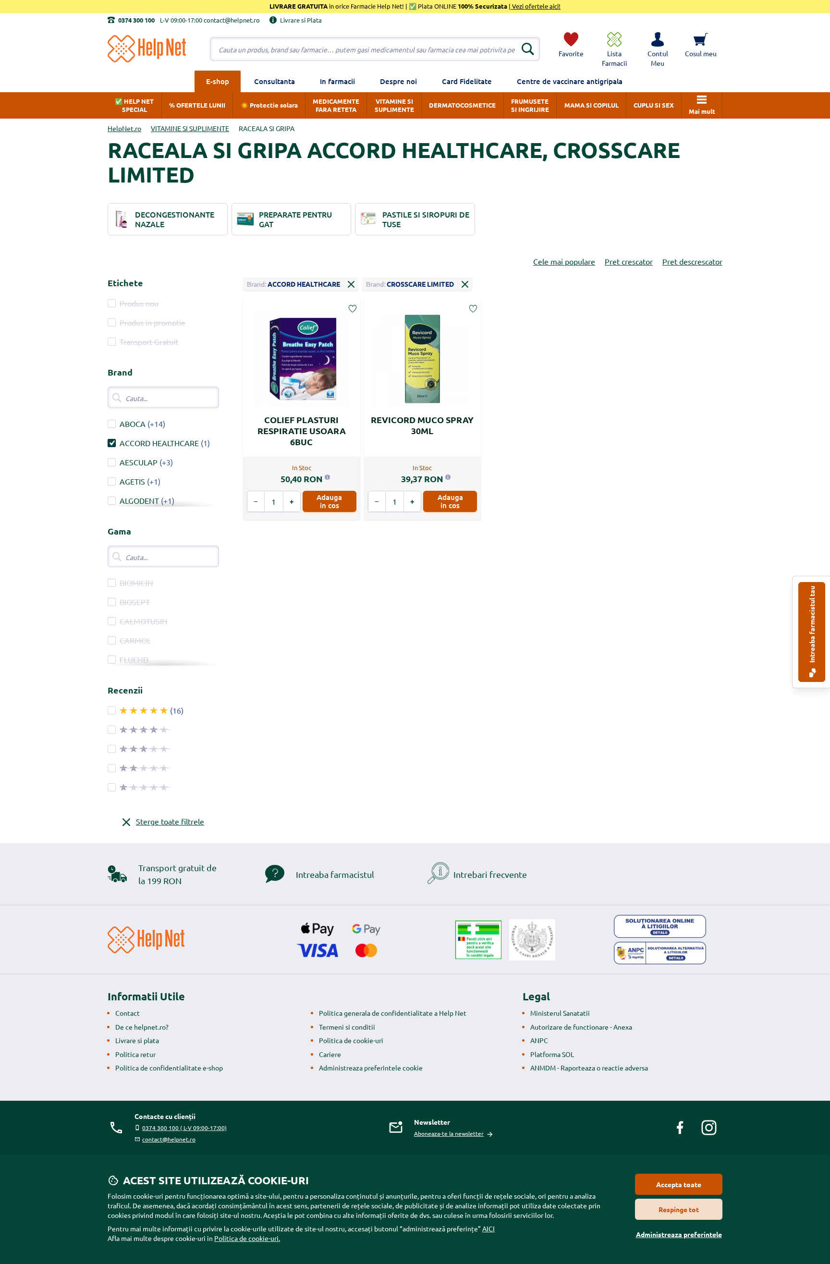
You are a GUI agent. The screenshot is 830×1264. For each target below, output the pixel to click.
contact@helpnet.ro (168, 1139)
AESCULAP (139, 462)
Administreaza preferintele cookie (371, 1067)
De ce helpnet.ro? (142, 1026)
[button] (657, 49)
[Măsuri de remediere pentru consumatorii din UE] (660, 926)
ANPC (539, 1040)
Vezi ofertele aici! (536, 6)
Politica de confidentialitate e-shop (169, 1067)
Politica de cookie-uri (351, 1040)
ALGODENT (139, 500)
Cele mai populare (564, 261)
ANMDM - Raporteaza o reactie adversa (589, 1067)
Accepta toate (678, 1184)
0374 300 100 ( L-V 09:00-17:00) (184, 1127)
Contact (127, 1013)
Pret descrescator (692, 261)
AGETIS (132, 481)
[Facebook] (680, 1127)
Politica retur (135, 1054)
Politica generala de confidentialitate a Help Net (392, 1013)
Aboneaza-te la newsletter (449, 1133)
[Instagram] (709, 1127)
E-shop (217, 81)
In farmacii (337, 81)
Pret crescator (629, 261)
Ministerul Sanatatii (560, 1013)
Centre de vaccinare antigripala (569, 81)
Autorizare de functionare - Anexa (581, 1026)
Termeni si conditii (347, 1026)
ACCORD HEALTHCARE (159, 443)
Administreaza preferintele (679, 1234)
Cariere (330, 1054)
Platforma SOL (552, 1054)
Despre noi (398, 81)
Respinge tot (679, 1209)
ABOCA (133, 423)
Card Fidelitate (467, 81)
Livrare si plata (137, 1040)
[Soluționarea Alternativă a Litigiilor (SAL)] (660, 953)
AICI (488, 1228)
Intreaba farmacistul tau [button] (811, 625)
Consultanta (274, 81)
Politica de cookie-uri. (247, 1238)
